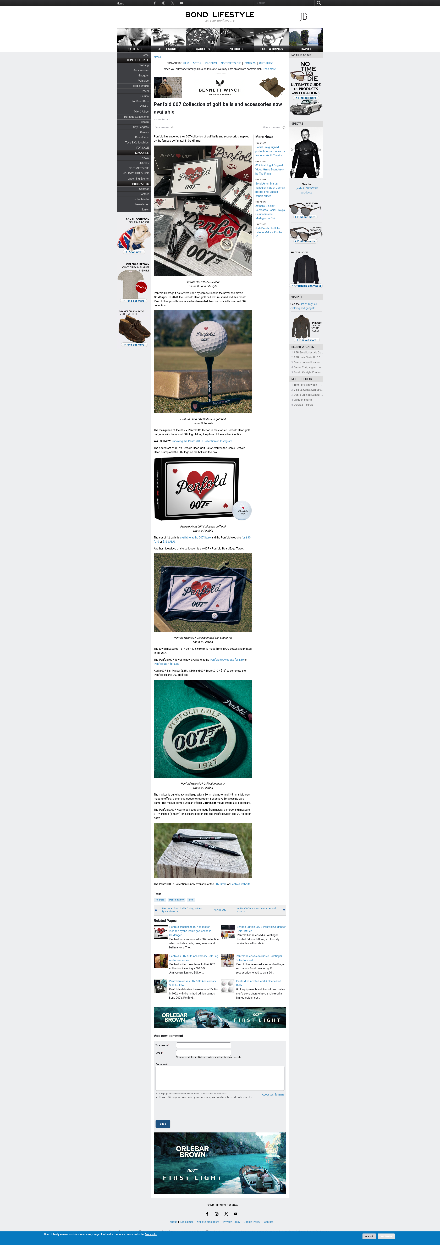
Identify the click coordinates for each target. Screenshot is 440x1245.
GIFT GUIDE (266, 63)
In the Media (141, 199)
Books (145, 122)
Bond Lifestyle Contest (308, 372)
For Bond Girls (140, 101)
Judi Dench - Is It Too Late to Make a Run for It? (269, 232)
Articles (144, 163)
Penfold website (240, 884)
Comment (161, 1064)
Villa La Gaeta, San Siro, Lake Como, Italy (318, 389)
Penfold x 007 (176, 899)
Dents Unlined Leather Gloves (311, 362)
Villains (144, 106)
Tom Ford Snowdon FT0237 (310, 384)
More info (151, 1234)
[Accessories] (168, 51)
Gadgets (144, 75)
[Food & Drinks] (271, 51)
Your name (162, 1045)
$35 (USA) (169, 541)
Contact (144, 194)
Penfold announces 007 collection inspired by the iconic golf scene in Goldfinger (190, 931)
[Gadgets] (203, 51)
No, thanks (386, 1236)
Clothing (144, 65)
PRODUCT (211, 63)
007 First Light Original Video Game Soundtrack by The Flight (269, 169)
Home (120, 3)
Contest (144, 189)
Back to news (162, 127)
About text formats (273, 1094)
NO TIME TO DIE (139, 168)
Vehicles (143, 80)
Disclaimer (186, 1222)
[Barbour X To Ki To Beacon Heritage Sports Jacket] (306, 341)
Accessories (141, 70)
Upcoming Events (138, 178)
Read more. (269, 69)
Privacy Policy (231, 1222)
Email (159, 1053)
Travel (145, 91)
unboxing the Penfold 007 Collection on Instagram (202, 441)
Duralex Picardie (304, 404)
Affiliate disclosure (208, 1222)
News (145, 158)
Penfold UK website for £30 (227, 659)
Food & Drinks (140, 85)
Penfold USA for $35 (166, 663)
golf (191, 899)
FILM (186, 63)
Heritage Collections (136, 116)
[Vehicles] (237, 51)
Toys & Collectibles (137, 142)
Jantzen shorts (303, 399)
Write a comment (272, 127)
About (173, 1222)
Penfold (160, 899)
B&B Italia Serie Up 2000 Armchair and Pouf (320, 357)
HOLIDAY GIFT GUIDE (136, 173)
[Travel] (306, 51)
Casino (144, 96)
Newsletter (142, 204)
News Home (220, 910)
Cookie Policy (252, 1222)
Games (144, 132)
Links (145, 209)
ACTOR (197, 63)
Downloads (142, 137)
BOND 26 (250, 63)
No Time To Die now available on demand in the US (256, 910)
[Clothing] (134, 51)
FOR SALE (142, 147)
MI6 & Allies (141, 111)
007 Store (221, 884)
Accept (369, 1236)
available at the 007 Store (195, 537)
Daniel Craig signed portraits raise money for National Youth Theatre (270, 151)
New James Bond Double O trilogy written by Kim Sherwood (182, 910)
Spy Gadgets (141, 127)
